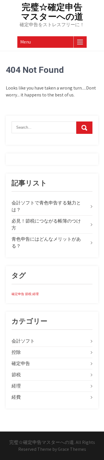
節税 (28, 294)
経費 (16, 397)
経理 (35, 294)
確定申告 (18, 294)
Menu (25, 42)
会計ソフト (23, 341)
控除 (16, 352)
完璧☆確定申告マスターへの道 (52, 12)
